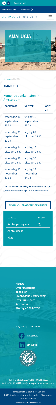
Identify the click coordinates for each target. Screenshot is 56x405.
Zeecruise (25, 9)
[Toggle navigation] (50, 16)
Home (8, 79)
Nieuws (20, 283)
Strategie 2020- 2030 (28, 308)
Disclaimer (31, 391)
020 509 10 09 (11, 383)
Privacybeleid (18, 391)
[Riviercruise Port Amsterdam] (19, 16)
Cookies (41, 391)
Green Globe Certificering (31, 296)
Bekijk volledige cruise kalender (28, 205)
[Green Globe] (28, 357)
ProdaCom (37, 402)
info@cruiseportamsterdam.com (37, 383)
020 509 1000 (21, 3)
